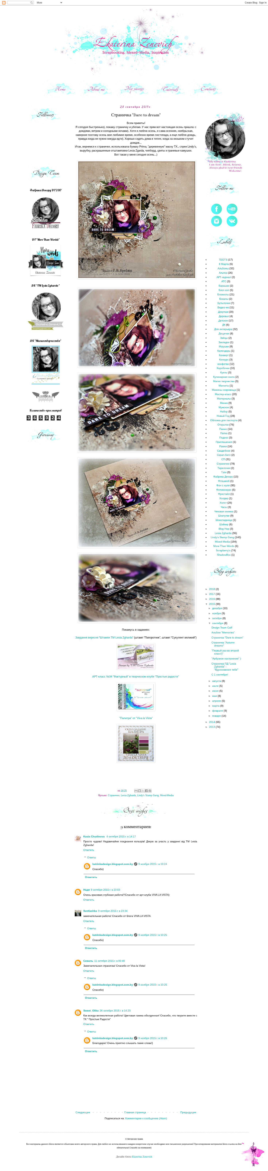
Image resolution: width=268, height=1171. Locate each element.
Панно (223, 429)
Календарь (223, 350)
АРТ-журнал (224, 277)
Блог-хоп (224, 290)
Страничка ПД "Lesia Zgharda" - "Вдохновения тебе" (224, 666)
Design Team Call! (221, 627)
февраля (218, 710)
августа (217, 680)
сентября (218, 623)
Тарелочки (223, 468)
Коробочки (223, 368)
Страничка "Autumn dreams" (223, 644)
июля (215, 685)
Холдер (223, 498)
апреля (217, 700)
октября (217, 618)
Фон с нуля (223, 485)
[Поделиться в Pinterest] (150, 791)
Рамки (223, 446)
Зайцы (224, 337)
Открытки (223, 424)
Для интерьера (223, 329)
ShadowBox (224, 554)
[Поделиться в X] (143, 791)
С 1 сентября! (219, 674)
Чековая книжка (223, 511)
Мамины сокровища (224, 389)
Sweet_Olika (91, 1010)
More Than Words (223, 546)
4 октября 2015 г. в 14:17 (121, 836)
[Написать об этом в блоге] (139, 791)
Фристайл (224, 493)
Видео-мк (223, 307)
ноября (217, 613)
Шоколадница (223, 519)
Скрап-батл (224, 454)
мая (215, 695)
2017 (212, 594)
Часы (224, 507)
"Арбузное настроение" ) (226, 658)
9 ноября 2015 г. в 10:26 (152, 1038)
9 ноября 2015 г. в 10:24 (152, 864)
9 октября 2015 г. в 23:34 (112, 910)
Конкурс (224, 359)
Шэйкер (223, 524)
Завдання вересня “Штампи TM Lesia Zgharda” (104, 637)
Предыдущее (188, 1112)
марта (216, 705)
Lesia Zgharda (128, 795)
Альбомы (223, 268)
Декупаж (223, 311)
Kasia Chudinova (94, 836)
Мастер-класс (223, 394)
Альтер (223, 272)
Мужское (224, 407)
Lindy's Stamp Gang (148, 795)
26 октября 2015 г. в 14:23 (115, 1010)
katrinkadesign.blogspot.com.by (112, 864)
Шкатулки (224, 515)
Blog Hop (224, 528)
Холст (223, 502)
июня (215, 690)
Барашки (224, 285)
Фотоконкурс (223, 489)
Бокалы (223, 298)
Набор (224, 411)
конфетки (223, 363)
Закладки (223, 342)
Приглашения (224, 441)
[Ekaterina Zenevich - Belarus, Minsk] (45, 331)
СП (223, 459)
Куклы (223, 372)
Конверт (224, 355)
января (217, 715)
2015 (212, 604)
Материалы (224, 398)
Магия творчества (223, 381)
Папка (224, 433)
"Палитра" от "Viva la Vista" (136, 718)
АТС (223, 281)
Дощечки (224, 333)
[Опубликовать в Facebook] (146, 791)
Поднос (223, 437)
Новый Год (223, 415)
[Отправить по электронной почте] (136, 791)
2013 (212, 726)
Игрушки (224, 346)
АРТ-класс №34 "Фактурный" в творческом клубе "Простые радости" (135, 676)
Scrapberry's (223, 550)
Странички (113, 795)
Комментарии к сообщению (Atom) (146, 1118)
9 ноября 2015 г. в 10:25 (152, 934)
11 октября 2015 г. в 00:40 (109, 960)
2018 (212, 589)
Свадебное (223, 450)
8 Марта (224, 264)
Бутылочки (223, 303)
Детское (223, 320)
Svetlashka (90, 910)
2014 (212, 722)
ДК (223, 324)
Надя (86, 889)
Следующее (82, 1112)
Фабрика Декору (223, 476)
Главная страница (135, 1112)
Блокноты (223, 294)
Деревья (224, 316)
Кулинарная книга (224, 376)
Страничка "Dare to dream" (227, 637)
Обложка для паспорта (224, 420)
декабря (217, 608)
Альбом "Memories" (223, 632)
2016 (212, 598)
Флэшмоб (224, 480)
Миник (224, 402)
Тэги (223, 472)
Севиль (88, 960)
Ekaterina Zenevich (142, 1156)
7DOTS (223, 259)
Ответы (91, 857)
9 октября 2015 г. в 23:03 (105, 889)
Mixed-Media (167, 795)
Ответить (88, 849)
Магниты (224, 385)
